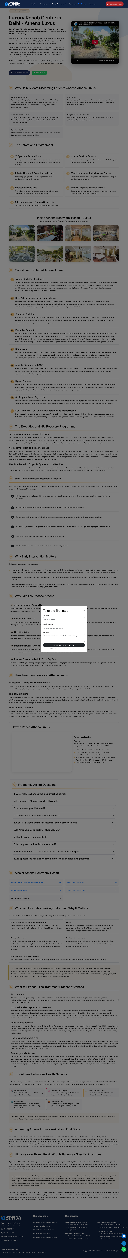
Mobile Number (48, 624)
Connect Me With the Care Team (64, 645)
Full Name (46, 616)
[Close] (84, 610)
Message (46, 632)
